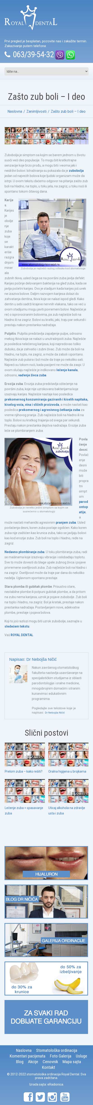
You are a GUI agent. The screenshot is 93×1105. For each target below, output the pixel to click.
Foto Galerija (60, 1056)
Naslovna (14, 111)
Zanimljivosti (36, 111)
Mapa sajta (72, 1061)
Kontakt (48, 1067)
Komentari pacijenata (27, 1056)
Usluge (81, 1056)
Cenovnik (50, 1061)
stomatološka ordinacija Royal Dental (53, 1074)
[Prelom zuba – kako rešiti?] (25, 754)
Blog (19, 1061)
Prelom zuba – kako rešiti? (23, 771)
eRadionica (55, 1084)
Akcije (33, 1061)
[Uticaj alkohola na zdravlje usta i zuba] (68, 791)
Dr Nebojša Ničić (41, 659)
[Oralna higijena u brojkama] (68, 754)
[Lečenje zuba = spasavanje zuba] (25, 791)
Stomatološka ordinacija (56, 1050)
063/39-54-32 (33, 54)
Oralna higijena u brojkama (67, 771)
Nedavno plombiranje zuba (24, 552)
